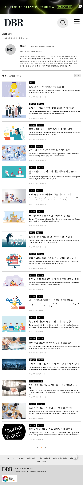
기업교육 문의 (41, 461)
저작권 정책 (31, 458)
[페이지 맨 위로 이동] (75, 457)
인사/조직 (39, 190)
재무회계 (32, 211)
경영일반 (40, 104)
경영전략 (32, 104)
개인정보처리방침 (44, 458)
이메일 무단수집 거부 (60, 458)
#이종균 (5, 76)
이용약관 (21, 458)
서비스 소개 (11, 458)
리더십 (32, 83)
